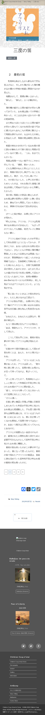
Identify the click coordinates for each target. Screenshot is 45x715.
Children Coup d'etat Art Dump (12, 707)
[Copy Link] (38, 489)
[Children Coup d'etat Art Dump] (3, 2)
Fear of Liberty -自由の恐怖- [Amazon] (22, 633)
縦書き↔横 (11, 58)
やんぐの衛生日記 (15, 690)
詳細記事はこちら (22, 586)
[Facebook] (23, 489)
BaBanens (13, 697)
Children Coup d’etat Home (18, 661)
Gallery (12, 672)
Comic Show (14, 701)
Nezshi (37, 501)
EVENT (12, 668)
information (13, 675)
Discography (14, 665)
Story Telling (15, 499)
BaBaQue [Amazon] (22, 591)
